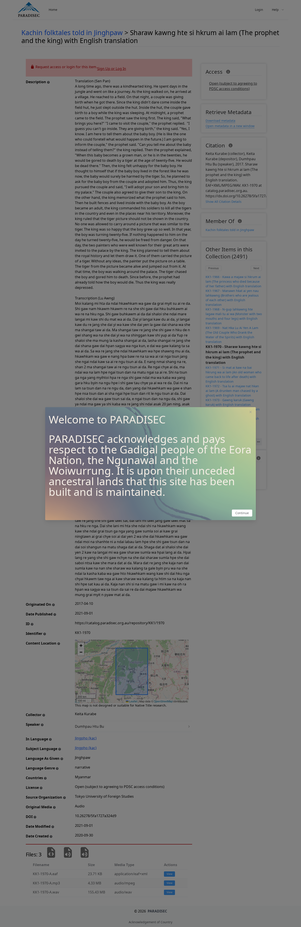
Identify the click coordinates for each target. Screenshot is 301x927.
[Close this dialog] (250, 412)
